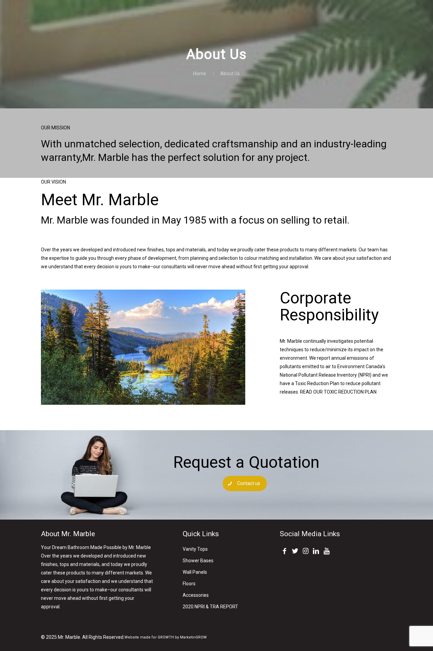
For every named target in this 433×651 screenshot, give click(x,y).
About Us (230, 73)
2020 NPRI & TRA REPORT (210, 606)
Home (199, 73)
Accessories (196, 595)
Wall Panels (195, 572)
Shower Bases (198, 560)
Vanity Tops (195, 549)
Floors (189, 583)
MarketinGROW (193, 637)
